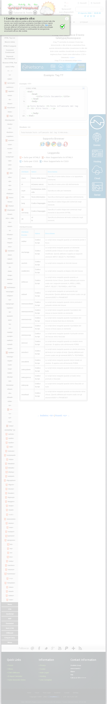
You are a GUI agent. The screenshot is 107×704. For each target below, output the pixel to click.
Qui (46, 25)
